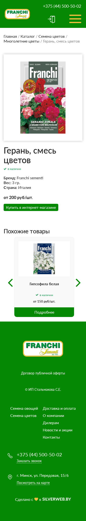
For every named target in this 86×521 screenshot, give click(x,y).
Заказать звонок (29, 461)
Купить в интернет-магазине (31, 207)
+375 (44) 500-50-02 (62, 6)
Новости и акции (57, 430)
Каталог (28, 36)
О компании (53, 415)
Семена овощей (24, 408)
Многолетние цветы (21, 41)
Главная (10, 36)
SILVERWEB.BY (56, 499)
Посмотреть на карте (33, 483)
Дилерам (51, 422)
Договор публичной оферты (43, 373)
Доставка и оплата (59, 408)
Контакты (51, 437)
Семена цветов (51, 36)
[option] (44, 277)
